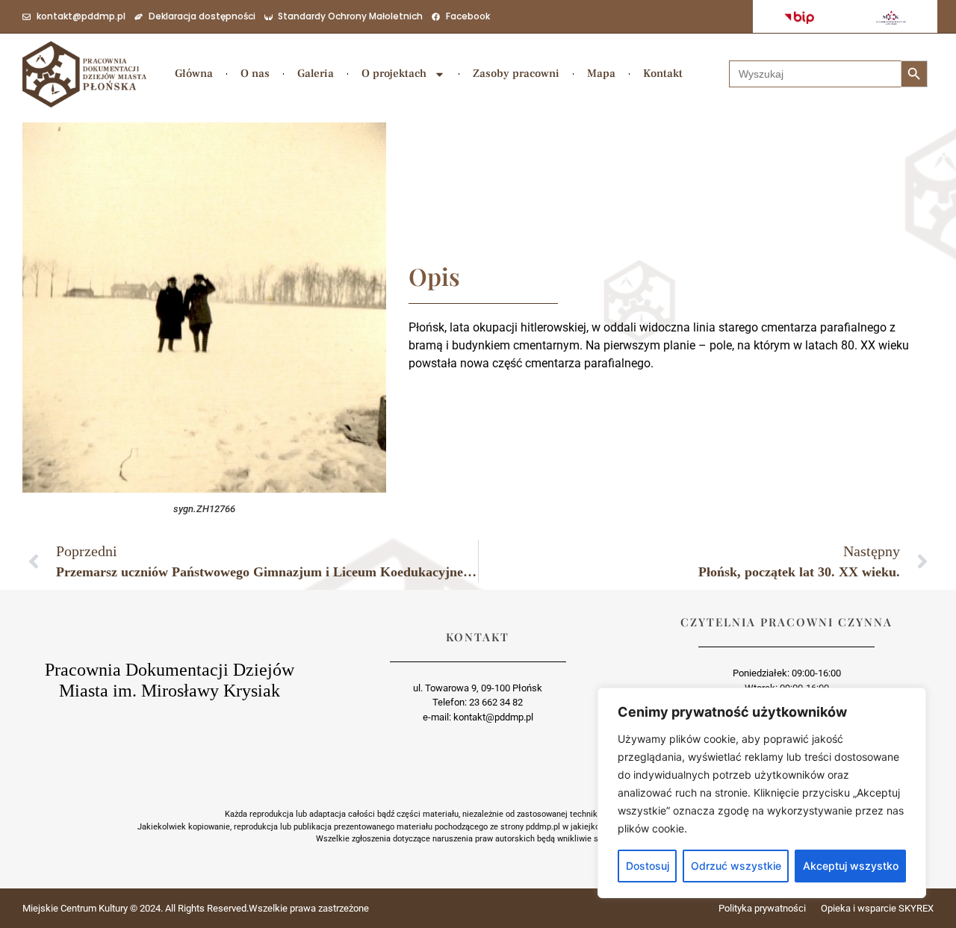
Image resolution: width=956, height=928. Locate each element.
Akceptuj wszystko (850, 865)
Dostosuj (647, 865)
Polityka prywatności (762, 908)
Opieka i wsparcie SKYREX (877, 908)
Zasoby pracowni (516, 73)
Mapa (601, 73)
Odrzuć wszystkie (736, 865)
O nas (255, 73)
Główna (194, 73)
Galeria (315, 73)
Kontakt (663, 73)
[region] (762, 793)
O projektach (393, 73)
